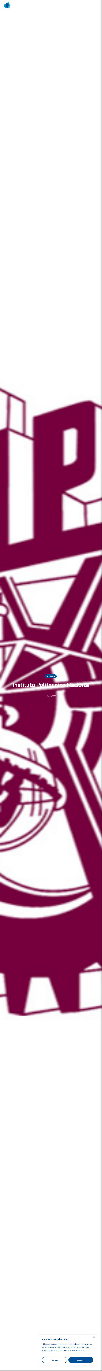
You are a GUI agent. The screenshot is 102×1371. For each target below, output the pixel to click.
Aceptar (80, 1360)
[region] (67, 1350)
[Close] (93, 1337)
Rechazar (54, 1360)
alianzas (50, 676)
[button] (96, 5)
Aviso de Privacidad (76, 1350)
